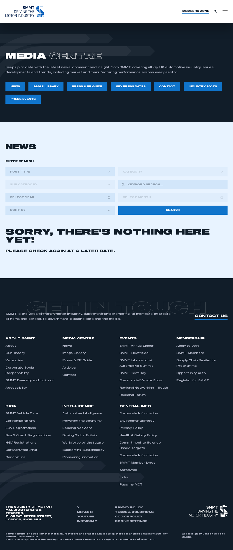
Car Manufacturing (21, 450)
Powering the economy (81, 421)
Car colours (15, 457)
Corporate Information (138, 413)
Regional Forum (132, 395)
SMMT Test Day (132, 373)
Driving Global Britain (79, 435)
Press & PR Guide (77, 360)
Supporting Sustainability (83, 450)
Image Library (74, 353)
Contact (69, 375)
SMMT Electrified (134, 353)
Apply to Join (187, 346)
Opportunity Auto (191, 373)
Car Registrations (20, 421)
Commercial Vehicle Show (140, 380)
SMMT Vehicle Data (21, 413)
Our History (15, 353)
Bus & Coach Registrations (28, 435)
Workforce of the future (83, 443)
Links (123, 477)
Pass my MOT (130, 484)
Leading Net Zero (77, 428)
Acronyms (128, 470)
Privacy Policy (131, 428)
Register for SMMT (192, 380)
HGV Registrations (20, 443)
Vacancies (14, 360)
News (67, 346)
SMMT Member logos (137, 463)
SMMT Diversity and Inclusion (29, 380)
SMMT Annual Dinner (136, 346)
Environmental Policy (136, 421)
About (10, 346)
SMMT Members (190, 353)
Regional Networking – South (143, 388)
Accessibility (16, 388)
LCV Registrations (20, 428)
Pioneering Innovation (80, 457)
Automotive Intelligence (82, 413)
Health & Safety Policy (138, 435)
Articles (69, 368)
